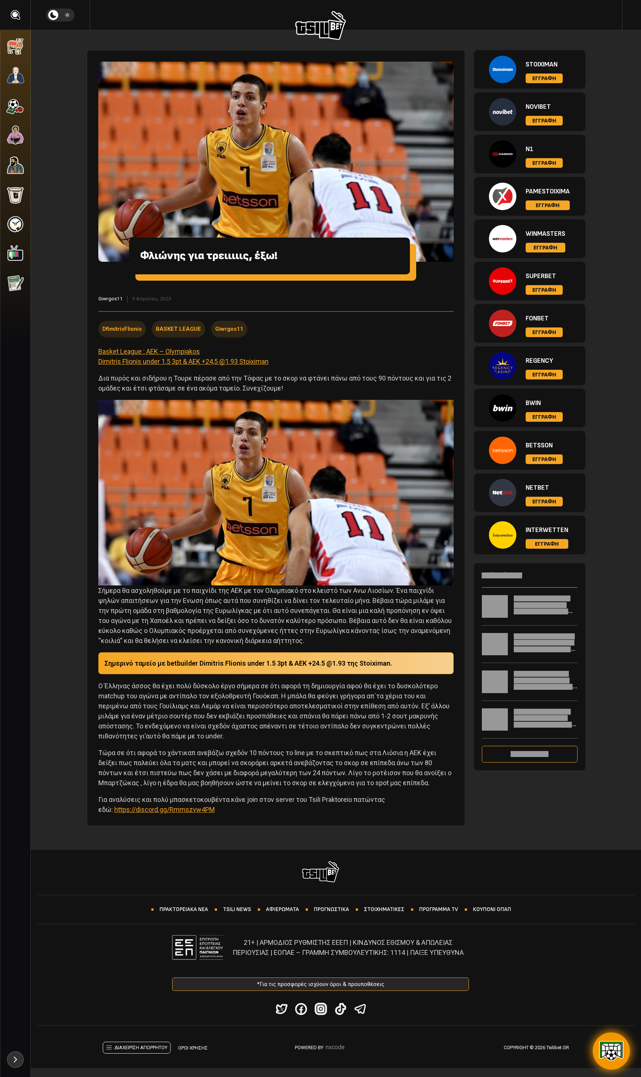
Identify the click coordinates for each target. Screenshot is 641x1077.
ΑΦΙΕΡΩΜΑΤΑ (282, 909)
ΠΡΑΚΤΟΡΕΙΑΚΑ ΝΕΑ (184, 909)
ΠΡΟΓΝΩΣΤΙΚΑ (331, 909)
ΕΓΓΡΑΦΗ (544, 78)
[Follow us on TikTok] (340, 1009)
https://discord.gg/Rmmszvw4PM (164, 809)
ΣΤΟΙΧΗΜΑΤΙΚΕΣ (384, 909)
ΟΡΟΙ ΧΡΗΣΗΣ (193, 1048)
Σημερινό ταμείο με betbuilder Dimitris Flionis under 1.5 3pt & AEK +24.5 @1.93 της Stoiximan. (248, 663)
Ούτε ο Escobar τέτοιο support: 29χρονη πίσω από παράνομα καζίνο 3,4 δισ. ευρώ (545, 683)
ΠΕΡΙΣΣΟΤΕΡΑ (530, 754)
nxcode (335, 1047)
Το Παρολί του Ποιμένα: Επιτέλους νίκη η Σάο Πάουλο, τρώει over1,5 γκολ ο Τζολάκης (542, 608)
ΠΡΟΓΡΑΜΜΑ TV (438, 909)
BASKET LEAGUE (178, 329)
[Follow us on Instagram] (321, 1009)
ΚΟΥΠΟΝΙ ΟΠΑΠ (492, 909)
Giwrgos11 (110, 298)
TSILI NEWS (237, 909)
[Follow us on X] (281, 1009)
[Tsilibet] (320, 27)
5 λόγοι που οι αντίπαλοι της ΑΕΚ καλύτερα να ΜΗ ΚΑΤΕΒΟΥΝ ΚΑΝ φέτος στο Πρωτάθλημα (545, 646)
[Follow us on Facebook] (301, 1009)
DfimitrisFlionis (122, 329)
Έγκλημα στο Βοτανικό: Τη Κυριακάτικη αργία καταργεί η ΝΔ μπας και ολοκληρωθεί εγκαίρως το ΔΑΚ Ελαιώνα (546, 724)
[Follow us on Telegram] (360, 1009)
